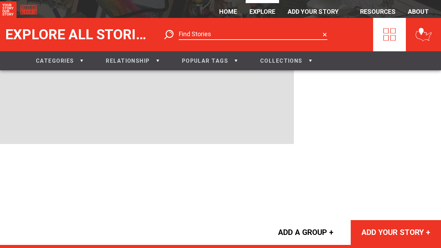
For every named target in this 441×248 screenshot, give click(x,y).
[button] (59, 60)
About (418, 11)
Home (228, 11)
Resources (378, 11)
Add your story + (395, 232)
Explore (262, 11)
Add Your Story (313, 11)
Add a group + (306, 232)
